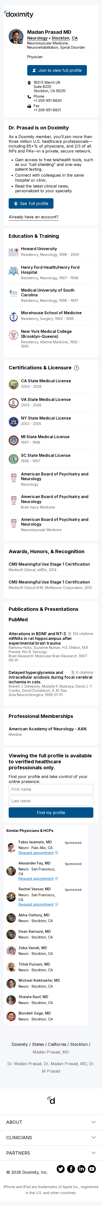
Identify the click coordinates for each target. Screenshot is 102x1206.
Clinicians (19, 1137)
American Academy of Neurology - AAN (47, 728)
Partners (18, 1153)
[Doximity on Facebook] (71, 1170)
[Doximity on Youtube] (92, 1170)
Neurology (37, 38)
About (14, 1122)
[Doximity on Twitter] (61, 1170)
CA (75, 38)
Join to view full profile (60, 70)
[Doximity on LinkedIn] (81, 1170)
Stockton (60, 38)
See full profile (34, 205)
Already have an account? (33, 216)
